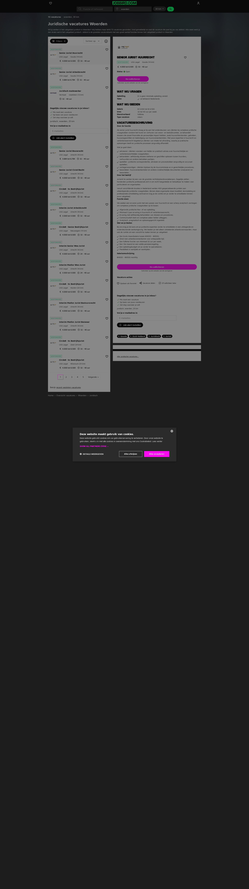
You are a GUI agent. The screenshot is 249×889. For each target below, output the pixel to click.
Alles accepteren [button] (156, 454)
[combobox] (172, 431)
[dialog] (124, 444)
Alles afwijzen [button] (130, 454)
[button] (124, 446)
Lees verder (157, 441)
